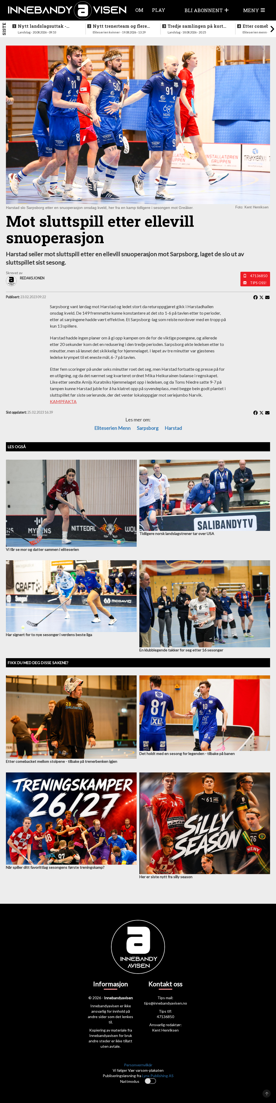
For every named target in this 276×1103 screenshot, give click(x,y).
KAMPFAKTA (63, 401)
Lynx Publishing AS (158, 1075)
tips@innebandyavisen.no (165, 1003)
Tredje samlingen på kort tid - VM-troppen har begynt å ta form (195, 26)
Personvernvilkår (138, 1065)
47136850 (258, 276)
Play (158, 10)
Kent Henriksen (165, 1030)
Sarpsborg (147, 428)
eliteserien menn (112, 428)
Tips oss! (258, 283)
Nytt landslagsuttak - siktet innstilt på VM (42, 26)
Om (139, 10)
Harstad (173, 428)
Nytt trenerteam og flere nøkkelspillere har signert (122, 26)
